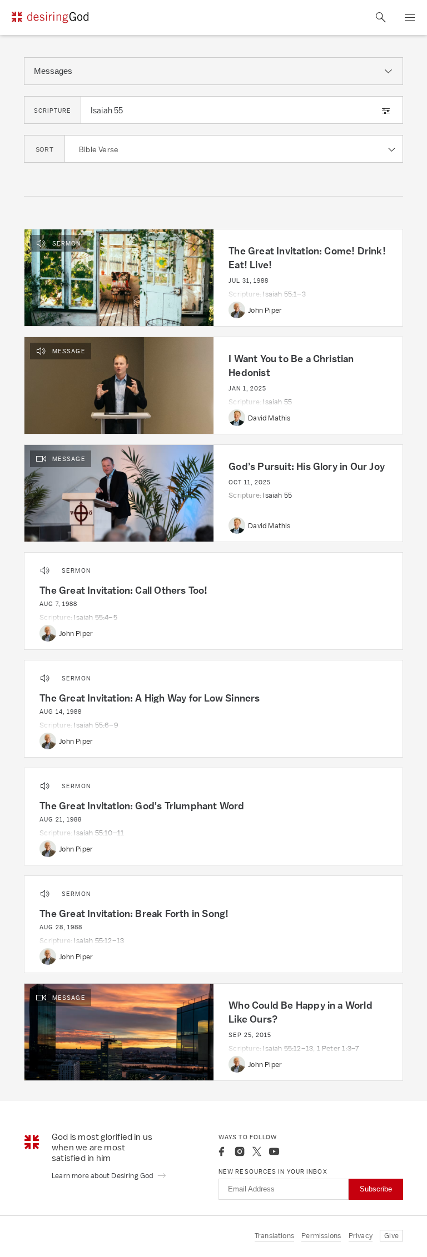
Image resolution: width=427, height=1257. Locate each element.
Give (391, 1235)
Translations (274, 1235)
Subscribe (376, 1189)
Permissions (321, 1235)
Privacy (361, 1235)
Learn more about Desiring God (103, 1175)
